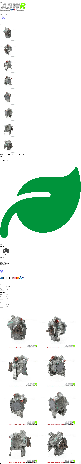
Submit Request (2, 290)
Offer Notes (7, 298)
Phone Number (7, 297)
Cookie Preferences (2, 272)
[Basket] (0, 13)
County (7, 289)
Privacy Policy (1, 270)
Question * (7, 306)
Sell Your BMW (3, 18)
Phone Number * (8, 286)
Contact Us (3, 19)
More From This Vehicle (2, 258)
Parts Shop (3, 17)
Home (2, 16)
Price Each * (7, 294)
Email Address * (8, 303)
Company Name (8, 285)
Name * (7, 284)
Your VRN (7, 305)
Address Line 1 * (8, 287)
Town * (7, 288)
